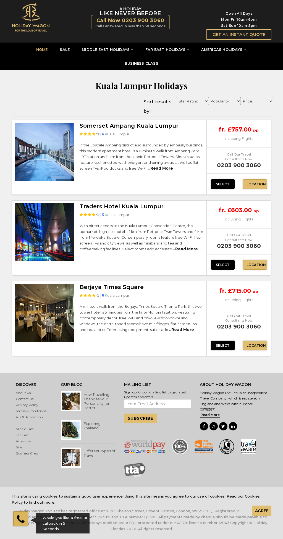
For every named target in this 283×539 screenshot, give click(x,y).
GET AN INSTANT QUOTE (239, 34)
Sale (19, 447)
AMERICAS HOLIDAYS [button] (221, 49)
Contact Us (24, 399)
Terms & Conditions (31, 411)
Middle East (25, 429)
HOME (42, 49)
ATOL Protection (29, 417)
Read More (210, 415)
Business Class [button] (27, 453)
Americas (23, 441)
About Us (23, 393)
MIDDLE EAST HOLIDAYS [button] (106, 49)
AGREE (262, 510)
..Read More (160, 168)
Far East (22, 435)
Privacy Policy (27, 405)
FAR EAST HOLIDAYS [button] (165, 49)
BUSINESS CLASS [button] (141, 63)
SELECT (222, 184)
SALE (65, 49)
